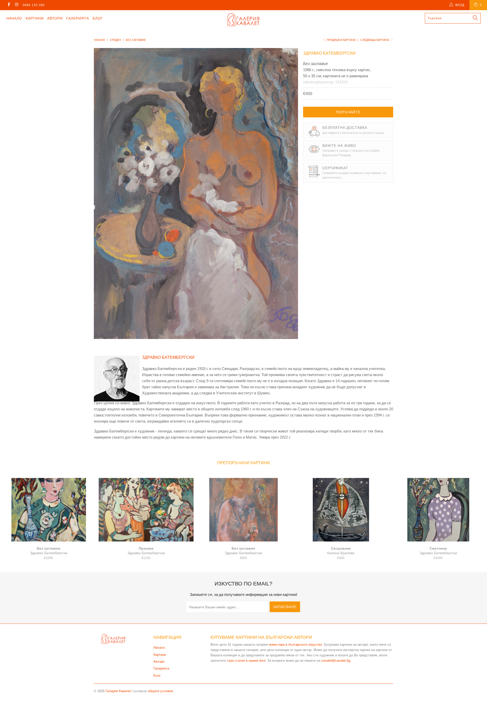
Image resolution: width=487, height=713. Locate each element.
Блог (98, 18)
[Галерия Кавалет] (243, 19)
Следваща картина (375, 39)
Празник (146, 509)
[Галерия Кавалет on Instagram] (16, 5)
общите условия (160, 691)
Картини (35, 18)
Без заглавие (48, 509)
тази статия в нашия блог (246, 660)
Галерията (77, 18)
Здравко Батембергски (329, 53)
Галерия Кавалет (119, 691)
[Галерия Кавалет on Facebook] (8, 5)
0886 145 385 (34, 5)
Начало (14, 18)
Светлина (438, 509)
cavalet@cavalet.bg (335, 660)
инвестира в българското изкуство (295, 644)
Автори (55, 18)
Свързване (340, 509)
